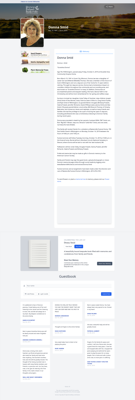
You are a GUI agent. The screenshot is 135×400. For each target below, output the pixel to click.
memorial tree (81, 179)
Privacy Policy (62, 392)
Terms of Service (72, 392)
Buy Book (79, 246)
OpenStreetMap (69, 395)
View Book (69, 246)
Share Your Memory (105, 263)
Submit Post (106, 294)
